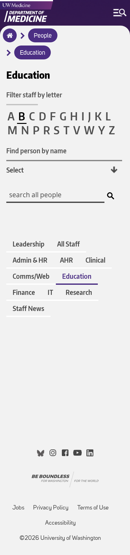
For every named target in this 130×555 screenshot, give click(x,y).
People (43, 36)
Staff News (28, 308)
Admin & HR (30, 260)
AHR (66, 260)
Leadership (28, 244)
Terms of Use (93, 508)
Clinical (95, 260)
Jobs (18, 508)
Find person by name (36, 150)
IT (50, 292)
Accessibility (60, 523)
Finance (24, 292)
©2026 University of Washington (60, 538)
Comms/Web (31, 276)
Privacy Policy (50, 508)
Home (8, 39)
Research (79, 292)
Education (32, 53)
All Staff (68, 244)
